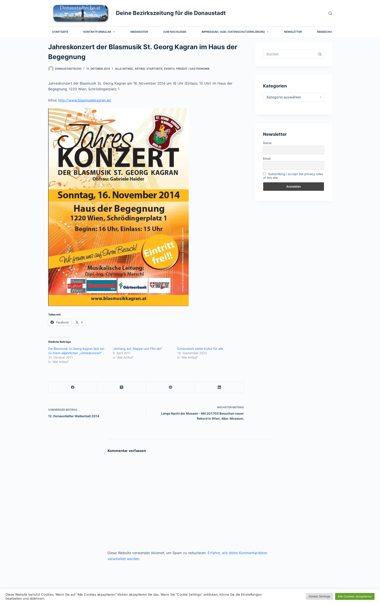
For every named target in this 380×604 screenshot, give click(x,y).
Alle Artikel (124, 68)
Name (267, 143)
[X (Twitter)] (121, 387)
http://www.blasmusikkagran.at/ (84, 100)
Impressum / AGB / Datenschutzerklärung (233, 31)
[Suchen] (330, 13)
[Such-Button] (320, 54)
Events (169, 68)
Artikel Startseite (149, 68)
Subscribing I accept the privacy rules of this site (293, 176)
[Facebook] (72, 387)
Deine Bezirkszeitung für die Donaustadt (171, 13)
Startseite (60, 31)
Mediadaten (139, 31)
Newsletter (293, 31)
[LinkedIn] (219, 387)
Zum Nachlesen (174, 31)
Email (266, 158)
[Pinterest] (170, 387)
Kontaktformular (97, 31)
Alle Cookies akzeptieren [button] (355, 596)
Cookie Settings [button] (319, 596)
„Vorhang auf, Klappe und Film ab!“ (137, 348)
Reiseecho (324, 31)
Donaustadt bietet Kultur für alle (200, 348)
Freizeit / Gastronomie (193, 68)
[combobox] (289, 54)
